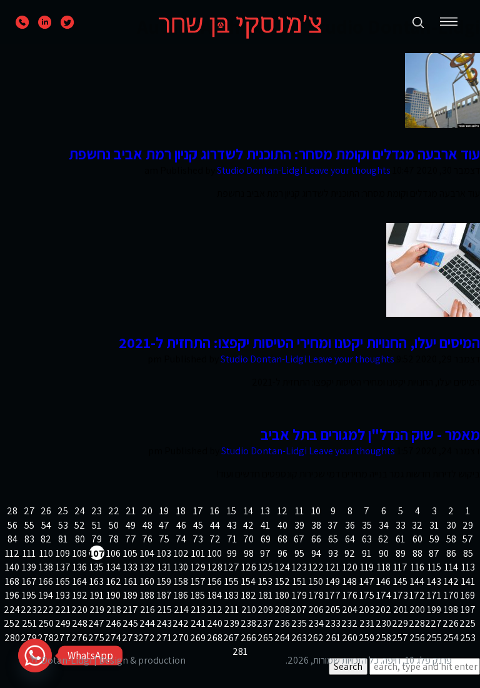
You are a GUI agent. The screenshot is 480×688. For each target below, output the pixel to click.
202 (383, 609)
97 (265, 553)
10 (316, 510)
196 (12, 595)
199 (434, 609)
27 (29, 510)
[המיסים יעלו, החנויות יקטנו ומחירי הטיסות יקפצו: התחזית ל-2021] (433, 313)
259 (366, 637)
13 (265, 510)
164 (79, 581)
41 (265, 525)
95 (299, 553)
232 (350, 623)
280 (12, 637)
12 (283, 510)
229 (400, 623)
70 (248, 539)
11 (299, 510)
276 (80, 637)
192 (80, 595)
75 (164, 539)
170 (451, 595)
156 (215, 581)
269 (198, 637)
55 (29, 525)
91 (366, 553)
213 (198, 609)
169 (468, 595)
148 (349, 581)
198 (451, 609)
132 (147, 567)
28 (12, 510)
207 (299, 609)
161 (131, 581)
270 (181, 637)
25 (63, 510)
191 (97, 595)
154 (248, 581)
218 (113, 609)
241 (198, 623)
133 (130, 567)
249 (63, 623)
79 (96, 539)
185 (198, 595)
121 (333, 567)
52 (79, 525)
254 (451, 637)
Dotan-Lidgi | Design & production (113, 660)
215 (164, 609)
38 (316, 525)
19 (164, 510)
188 (147, 595)
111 (29, 553)
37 (333, 525)
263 (299, 637)
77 (130, 539)
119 (367, 567)
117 (400, 567)
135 (96, 567)
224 (12, 609)
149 (333, 581)
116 (417, 567)
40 (283, 525)
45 (198, 525)
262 (316, 637)
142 (451, 581)
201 (400, 609)
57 (467, 539)
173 (400, 595)
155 (231, 581)
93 (333, 553)
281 (240, 651)
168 (12, 581)
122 (316, 567)
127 (231, 567)
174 (383, 595)
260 (350, 637)
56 (13, 525)
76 (147, 539)
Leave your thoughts (347, 170)
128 (215, 567)
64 (350, 539)
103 (164, 553)
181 (265, 595)
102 (181, 553)
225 (468, 623)
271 (164, 637)
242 (181, 623)
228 (417, 623)
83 (29, 539)
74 (181, 539)
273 (130, 637)
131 (164, 567)
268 (215, 637)
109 (63, 553)
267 (231, 637)
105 (130, 553)
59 (434, 539)
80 (80, 539)
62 (383, 539)
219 (96, 609)
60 (417, 539)
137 (63, 567)
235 (299, 623)
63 (367, 539)
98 (249, 553)
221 (63, 609)
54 (46, 525)
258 (383, 637)
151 (299, 581)
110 (46, 553)
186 (181, 595)
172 (417, 595)
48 (147, 525)
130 (181, 567)
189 (130, 595)
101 (198, 553)
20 (147, 510)
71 (232, 539)
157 (198, 581)
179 (299, 595)
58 (451, 539)
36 (350, 525)
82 (46, 539)
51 (96, 525)
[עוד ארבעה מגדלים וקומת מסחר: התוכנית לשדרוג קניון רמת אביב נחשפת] (442, 124)
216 (147, 609)
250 (46, 623)
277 (63, 637)
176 (350, 595)
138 (46, 567)
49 (131, 525)
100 (215, 553)
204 (350, 609)
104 (147, 553)
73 (197, 539)
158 (181, 581)
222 (46, 609)
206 (316, 609)
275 (96, 637)
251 (29, 623)
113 (468, 567)
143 (434, 581)
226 (451, 623)
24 (79, 510)
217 (130, 609)
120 (350, 567)
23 (96, 510)
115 (434, 567)
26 (46, 510)
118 (384, 567)
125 (265, 567)
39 (299, 525)
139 (29, 567)
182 (248, 595)
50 (114, 525)
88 (417, 553)
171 (434, 595)
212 (215, 609)
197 (468, 609)
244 (147, 623)
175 (366, 595)
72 (215, 539)
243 (164, 623)
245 (130, 623)
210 (248, 609)
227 (434, 623)
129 (198, 567)
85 (468, 553)
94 (316, 553)
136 (79, 567)
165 (63, 581)
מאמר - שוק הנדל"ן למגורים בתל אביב (370, 434)
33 (401, 525)
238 (248, 623)
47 (164, 525)
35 (367, 525)
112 (12, 553)
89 (401, 553)
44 (215, 525)
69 (266, 539)
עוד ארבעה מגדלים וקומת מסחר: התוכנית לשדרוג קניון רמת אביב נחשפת (274, 154)
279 (29, 637)
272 (147, 637)
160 (147, 581)
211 (231, 609)
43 (232, 525)
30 (451, 525)
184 (215, 595)
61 (400, 539)
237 (265, 623)
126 (248, 567)
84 (13, 539)
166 (46, 581)
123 (299, 567)
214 (181, 609)
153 (265, 581)
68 (283, 539)
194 (46, 595)
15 (231, 510)
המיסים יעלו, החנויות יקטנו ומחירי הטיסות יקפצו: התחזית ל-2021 (299, 342)
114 (451, 567)
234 (316, 623)
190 (113, 595)
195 (29, 595)
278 (46, 637)
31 (434, 525)
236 (282, 623)
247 (96, 623)
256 (417, 637)
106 (113, 553)
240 (215, 623)
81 (63, 539)
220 (80, 609)
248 (80, 623)
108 (79, 553)
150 (316, 581)
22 (113, 510)
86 (451, 553)
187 (164, 595)
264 (282, 637)
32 (417, 525)
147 (366, 581)
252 (12, 623)
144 (417, 581)
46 (181, 525)
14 (248, 510)
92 (349, 553)
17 (198, 510)
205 (333, 609)
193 (63, 595)
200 (417, 609)
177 (333, 595)
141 (468, 581)
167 (29, 581)
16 (214, 510)
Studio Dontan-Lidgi (259, 170)
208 (282, 609)
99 (232, 553)
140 (12, 567)
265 (265, 637)
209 (265, 609)
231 (366, 623)
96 (283, 553)
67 (299, 539)
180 (282, 595)
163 (96, 581)
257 (400, 637)
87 (434, 553)
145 (400, 581)
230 (383, 623)
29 (467, 525)
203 (366, 609)
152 (282, 581)
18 (181, 510)
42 (248, 525)
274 (113, 637)
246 (113, 623)
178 (316, 595)
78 (113, 539)
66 (316, 539)
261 (333, 637)
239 (231, 623)
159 (164, 581)
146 (383, 581)
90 (384, 553)
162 (113, 581)
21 (131, 510)
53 (63, 525)
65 (333, 539)
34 (384, 525)
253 (468, 637)
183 (231, 595)
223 (29, 609)
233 (333, 623)
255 (434, 637)
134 (113, 567)
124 (282, 567)
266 (248, 637)
